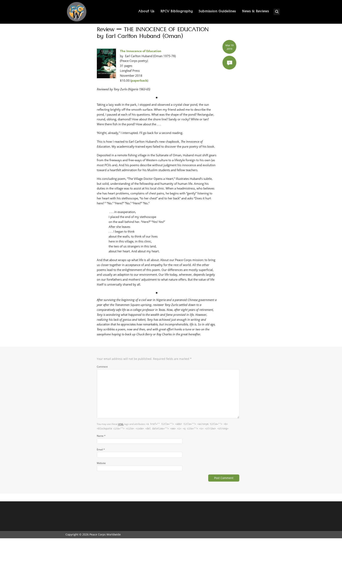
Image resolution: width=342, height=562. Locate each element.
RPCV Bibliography (177, 12)
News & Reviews (255, 12)
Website (101, 463)
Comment (102, 366)
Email (101, 449)
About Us (146, 12)
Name (101, 435)
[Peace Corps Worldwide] (77, 12)
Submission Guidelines (217, 12)
